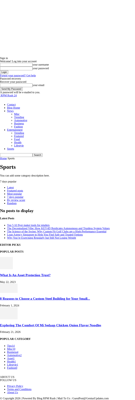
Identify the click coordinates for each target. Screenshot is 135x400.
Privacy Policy (15, 386)
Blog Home (13, 107)
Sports (10, 148)
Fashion (18, 126)
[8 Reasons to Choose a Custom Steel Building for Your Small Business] (9, 291)
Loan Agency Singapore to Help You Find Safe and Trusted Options (45, 234)
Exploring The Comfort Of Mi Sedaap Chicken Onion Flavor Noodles (50, 325)
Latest (10, 187)
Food (17, 139)
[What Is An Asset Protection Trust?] (6, 268)
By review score (16, 200)
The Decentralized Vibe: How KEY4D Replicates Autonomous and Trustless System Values (58, 228)
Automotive (20, 120)
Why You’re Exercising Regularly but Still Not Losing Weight (41, 237)
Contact (11, 104)
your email (38, 85)
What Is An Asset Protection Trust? (25, 275)
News (10, 110)
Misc (17, 114)
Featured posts (15, 190)
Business (19, 123)
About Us (12, 392)
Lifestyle (19, 145)
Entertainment (14, 129)
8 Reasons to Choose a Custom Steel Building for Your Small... (45, 298)
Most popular (14, 193)
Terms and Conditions (19, 389)
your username (41, 64)
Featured (19, 136)
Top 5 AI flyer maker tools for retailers (28, 225)
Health (17, 142)
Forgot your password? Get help (18, 75)
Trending (19, 117)
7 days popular (15, 196)
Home (3, 158)
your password (41, 68)
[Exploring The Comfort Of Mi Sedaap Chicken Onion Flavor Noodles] (9, 318)
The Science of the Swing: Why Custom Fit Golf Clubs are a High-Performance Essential (56, 231)
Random (12, 203)
